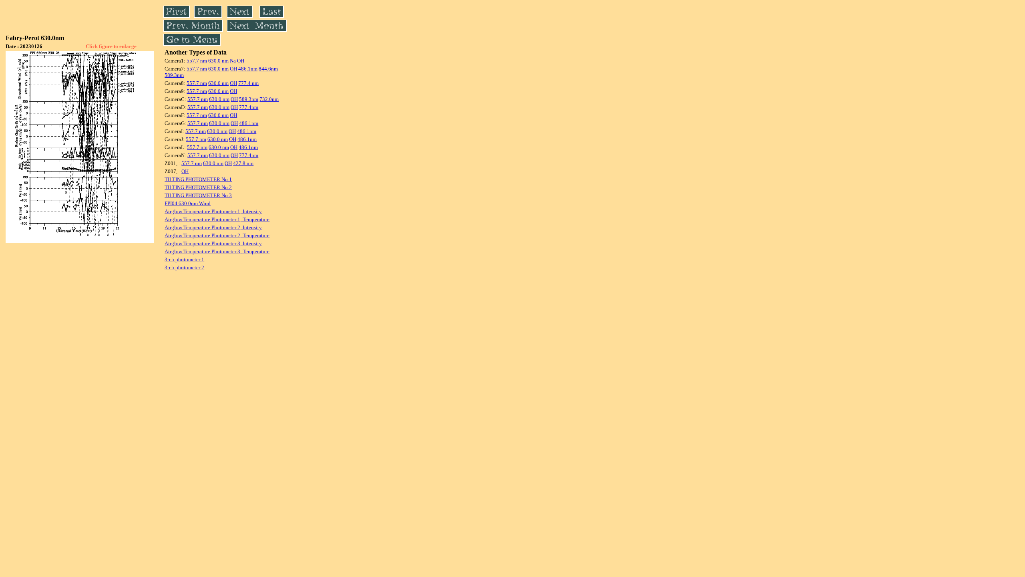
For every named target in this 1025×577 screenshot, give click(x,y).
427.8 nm (243, 163)
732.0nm (269, 99)
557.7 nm (197, 61)
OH (240, 61)
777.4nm (248, 107)
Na (233, 61)
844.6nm (268, 69)
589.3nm (174, 75)
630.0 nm (218, 61)
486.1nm (247, 69)
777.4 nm (248, 83)
